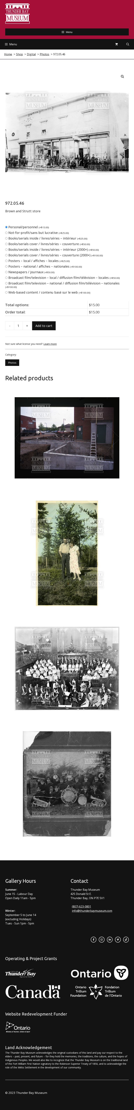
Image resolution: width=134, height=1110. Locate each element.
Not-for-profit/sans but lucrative (38, 233)
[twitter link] (118, 939)
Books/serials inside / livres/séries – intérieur (47, 238)
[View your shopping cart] (116, 44)
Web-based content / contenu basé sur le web (49, 292)
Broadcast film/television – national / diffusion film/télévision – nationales (62, 285)
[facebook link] (93, 939)
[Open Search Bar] (127, 44)
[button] (122, 76)
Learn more (50, 344)
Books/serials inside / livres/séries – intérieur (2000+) (53, 249)
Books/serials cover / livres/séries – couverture (49, 244)
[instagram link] (101, 939)
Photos (12, 362)
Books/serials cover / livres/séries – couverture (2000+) (55, 255)
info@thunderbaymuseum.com (92, 911)
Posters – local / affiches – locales (39, 261)
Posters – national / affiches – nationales (45, 266)
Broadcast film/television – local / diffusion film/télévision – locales (64, 277)
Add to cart (43, 326)
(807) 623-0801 (81, 906)
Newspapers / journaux (31, 272)
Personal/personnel (28, 227)
